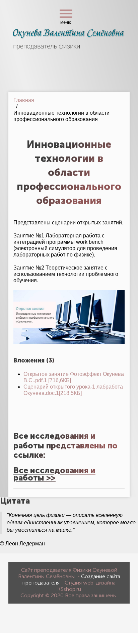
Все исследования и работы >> (54, 474)
